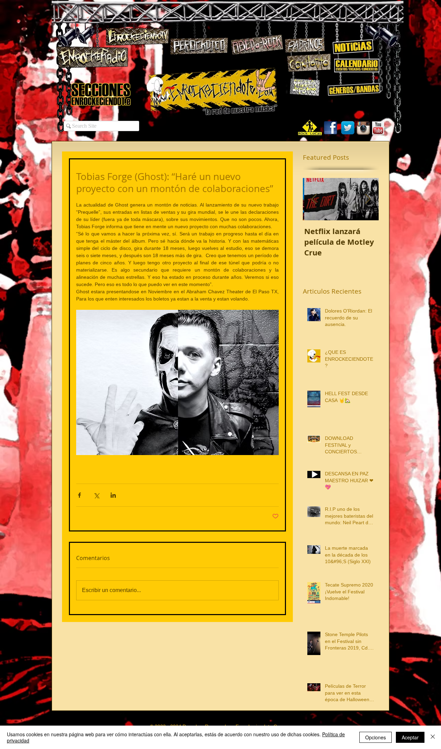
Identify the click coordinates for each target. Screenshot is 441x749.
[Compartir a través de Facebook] (79, 495)
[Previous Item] (314, 199)
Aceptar (410, 737)
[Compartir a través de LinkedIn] (113, 495)
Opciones (375, 737)
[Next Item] (368, 199)
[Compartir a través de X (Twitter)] (96, 495)
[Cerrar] (433, 737)
